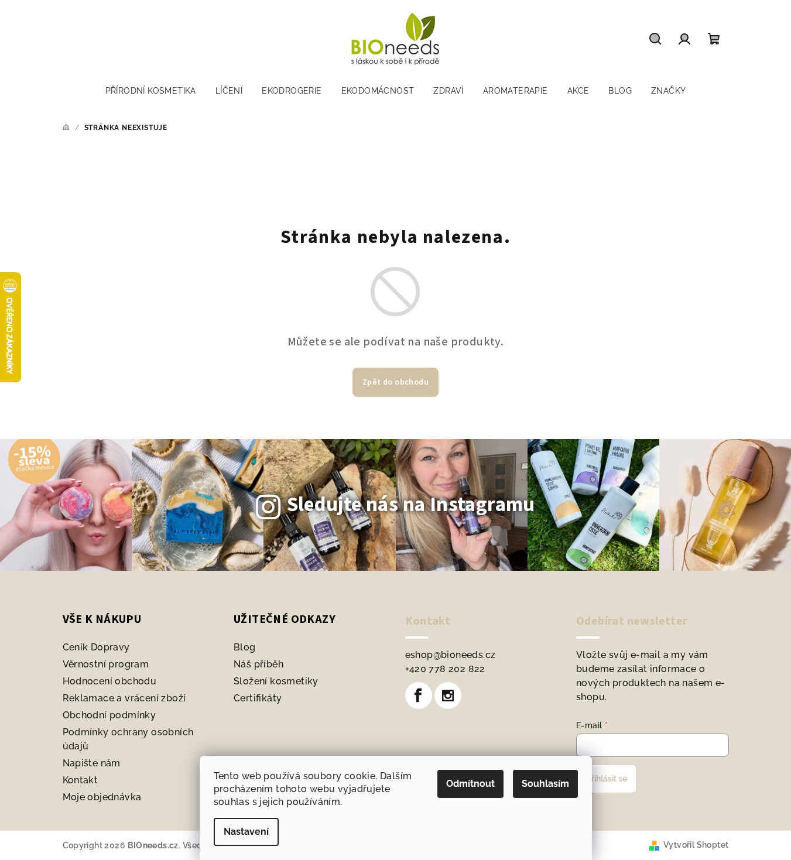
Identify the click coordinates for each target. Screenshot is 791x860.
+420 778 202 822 (445, 668)
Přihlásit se (606, 778)
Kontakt (80, 780)
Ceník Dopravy (96, 647)
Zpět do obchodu (395, 382)
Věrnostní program (106, 664)
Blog (245, 647)
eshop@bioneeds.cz (450, 654)
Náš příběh (258, 664)
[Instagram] (447, 695)
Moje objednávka (102, 797)
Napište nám (92, 763)
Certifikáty (258, 698)
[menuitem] (151, 90)
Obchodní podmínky (109, 715)
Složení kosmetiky (276, 681)
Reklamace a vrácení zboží (124, 698)
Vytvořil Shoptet (695, 844)
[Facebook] (418, 695)
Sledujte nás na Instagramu (411, 504)
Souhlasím (545, 783)
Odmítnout (470, 783)
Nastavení (246, 831)
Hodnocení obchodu (110, 681)
